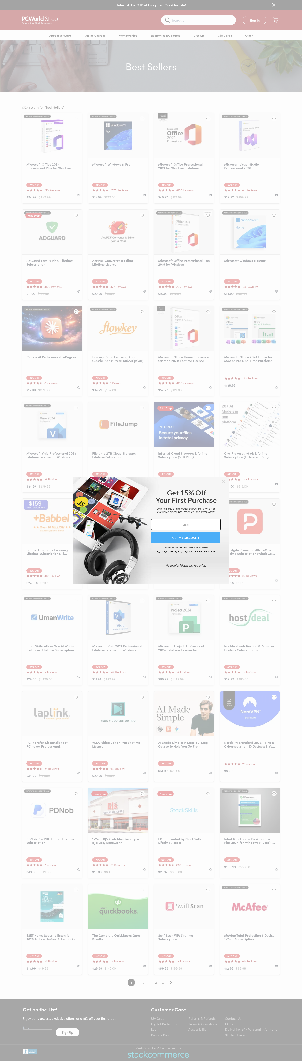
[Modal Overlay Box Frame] (151, 530)
